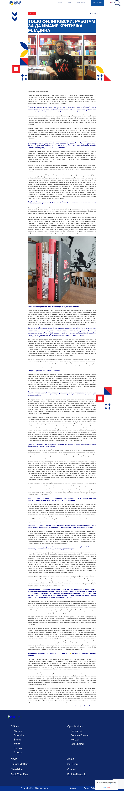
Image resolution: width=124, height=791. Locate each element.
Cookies (73, 788)
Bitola (17, 739)
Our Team (72, 764)
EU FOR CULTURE (81, 3)
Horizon (75, 739)
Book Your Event (20, 774)
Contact (71, 769)
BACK (94, 13)
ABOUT (60, 3)
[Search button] (117, 3)
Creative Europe (79, 735)
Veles (17, 743)
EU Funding (77, 743)
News (14, 758)
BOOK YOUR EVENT (97, 3)
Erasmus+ (76, 731)
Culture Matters (19, 764)
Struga (18, 752)
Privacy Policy (90, 788)
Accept (104, 787)
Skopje (18, 731)
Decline (108, 787)
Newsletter (17, 769)
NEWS (69, 3)
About (70, 758)
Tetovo (18, 748)
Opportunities (75, 726)
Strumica (19, 735)
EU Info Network (76, 774)
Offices (15, 726)
